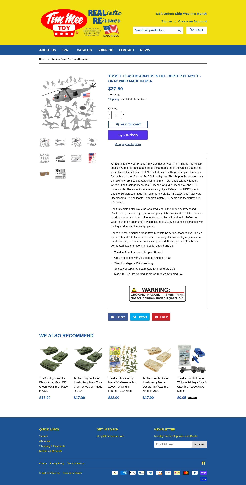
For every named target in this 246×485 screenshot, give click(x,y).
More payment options (128, 144)
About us (47, 50)
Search (43, 436)
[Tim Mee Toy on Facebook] (203, 463)
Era (65, 50)
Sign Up (199, 444)
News (145, 50)
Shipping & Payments (52, 446)
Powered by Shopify (72, 473)
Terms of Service (75, 463)
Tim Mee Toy (53, 473)
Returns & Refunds (50, 451)
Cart (199, 30)
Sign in (166, 21)
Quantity (112, 108)
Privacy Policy (57, 463)
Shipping (105, 50)
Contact (126, 50)
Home (42, 59)
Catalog (84, 50)
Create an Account (192, 21)
